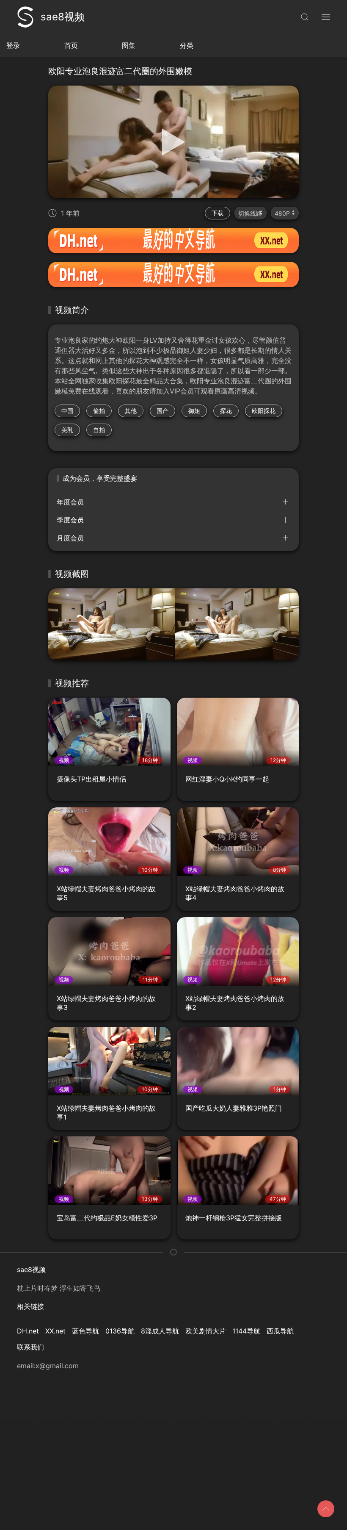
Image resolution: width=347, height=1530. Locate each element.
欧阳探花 (263, 410)
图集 (128, 45)
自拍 (99, 429)
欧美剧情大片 (205, 1331)
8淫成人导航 (160, 1331)
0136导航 (120, 1331)
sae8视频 (63, 17)
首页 (71, 45)
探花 (226, 410)
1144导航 (246, 1331)
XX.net (55, 1331)
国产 (162, 410)
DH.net (28, 1331)
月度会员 (70, 538)
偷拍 (99, 410)
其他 (131, 410)
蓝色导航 (85, 1331)
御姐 (194, 410)
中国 (67, 410)
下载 (217, 212)
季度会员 (70, 520)
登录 (13, 45)
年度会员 (70, 502)
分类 (186, 45)
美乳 (67, 429)
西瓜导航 (280, 1331)
